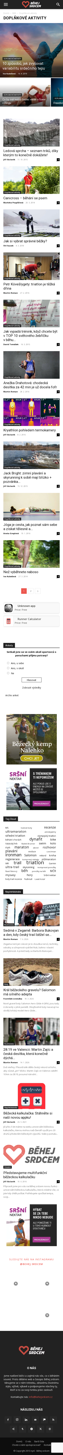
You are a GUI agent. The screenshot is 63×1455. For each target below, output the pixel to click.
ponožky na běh (39, 871)
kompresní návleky (30, 859)
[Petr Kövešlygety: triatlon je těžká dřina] (31, 266)
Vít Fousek (8, 245)
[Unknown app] (9, 611)
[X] (40, 1429)
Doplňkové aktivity (12, 59)
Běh (14, 13)
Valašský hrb (11, 843)
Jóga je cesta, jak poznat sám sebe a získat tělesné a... (30, 527)
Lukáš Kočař (40, 879)
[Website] (49, 1429)
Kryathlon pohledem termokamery (29, 430)
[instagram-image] (16, 1283)
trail (17, 862)
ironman (13, 854)
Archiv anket (12, 695)
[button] (5, 4)
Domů (6, 13)
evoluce (32, 851)
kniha (52, 855)
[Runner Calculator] (9, 624)
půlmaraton (49, 859)
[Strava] (22, 1429)
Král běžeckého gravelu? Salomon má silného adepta (29, 992)
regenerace (12, 859)
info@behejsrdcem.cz (40, 1396)
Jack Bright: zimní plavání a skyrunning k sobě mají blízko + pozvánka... (27, 477)
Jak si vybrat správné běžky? (25, 241)
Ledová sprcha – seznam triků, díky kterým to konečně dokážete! (30, 153)
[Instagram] (17, 1419)
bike (53, 839)
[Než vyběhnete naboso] (31, 554)
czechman (51, 851)
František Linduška (12, 998)
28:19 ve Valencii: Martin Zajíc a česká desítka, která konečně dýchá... (28, 1054)
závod (35, 847)
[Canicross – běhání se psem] (31, 180)
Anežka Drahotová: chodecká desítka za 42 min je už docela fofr (30, 385)
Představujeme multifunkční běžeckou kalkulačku (25, 1175)
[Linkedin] (26, 1419)
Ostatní (7, 1167)
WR (7, 863)
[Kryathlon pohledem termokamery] (31, 412)
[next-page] (38, 591)
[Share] (13, 1429)
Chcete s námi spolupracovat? (26, 1445)
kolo (53, 843)
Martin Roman (10, 293)
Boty (6, 984)
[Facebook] (8, 1419)
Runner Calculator (29, 619)
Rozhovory (9, 925)
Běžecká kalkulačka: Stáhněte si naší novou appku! (27, 1115)
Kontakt (47, 1445)
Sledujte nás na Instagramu (31, 1259)
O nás (28, 1441)
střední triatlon (15, 835)
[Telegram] (31, 1429)
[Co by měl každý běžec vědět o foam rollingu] (25, 97)
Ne (12, 673)
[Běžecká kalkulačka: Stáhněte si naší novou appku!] (31, 1095)
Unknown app (26, 606)
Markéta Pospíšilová (13, 202)
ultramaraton (15, 831)
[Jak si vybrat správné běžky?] (31, 223)
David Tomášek (10, 344)
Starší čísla (39, 1441)
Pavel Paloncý (11, 871)
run (7, 847)
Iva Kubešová (9, 73)
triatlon (35, 862)
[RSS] (53, 1419)
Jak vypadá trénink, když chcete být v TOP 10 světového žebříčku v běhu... (30, 335)
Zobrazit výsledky (31, 687)
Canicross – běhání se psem (25, 198)
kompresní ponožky (47, 867)
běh (24, 870)
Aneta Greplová (11, 533)
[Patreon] (44, 1419)
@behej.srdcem (31, 1264)
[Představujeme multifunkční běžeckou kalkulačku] (31, 1155)
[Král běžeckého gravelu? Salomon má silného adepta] (31, 972)
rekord (42, 855)
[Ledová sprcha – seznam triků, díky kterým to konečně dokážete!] (31, 132)
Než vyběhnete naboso (20, 572)
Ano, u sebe (17, 663)
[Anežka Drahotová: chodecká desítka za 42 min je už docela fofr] (31, 365)
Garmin (52, 863)
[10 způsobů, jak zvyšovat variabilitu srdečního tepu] (31, 50)
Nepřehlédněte (10, 1107)
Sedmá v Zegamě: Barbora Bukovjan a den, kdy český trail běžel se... (31, 932)
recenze (50, 827)
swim (42, 843)
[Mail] (35, 1419)
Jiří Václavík (9, 159)
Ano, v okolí (17, 668)
